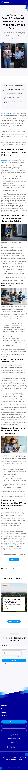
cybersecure (4, 133)
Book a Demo (13, 559)
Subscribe (21, 762)
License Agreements (11, 759)
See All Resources (14, 621)
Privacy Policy (5, 757)
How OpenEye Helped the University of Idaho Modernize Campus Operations (13, 601)
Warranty (20, 759)
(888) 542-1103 (14, 742)
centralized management (7, 545)
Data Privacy (13, 757)
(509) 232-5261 (14, 744)
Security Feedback (22, 757)
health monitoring (19, 545)
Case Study (6, 585)
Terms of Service (8, 762)
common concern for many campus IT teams (11, 308)
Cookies (16, 762)
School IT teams (5, 113)
